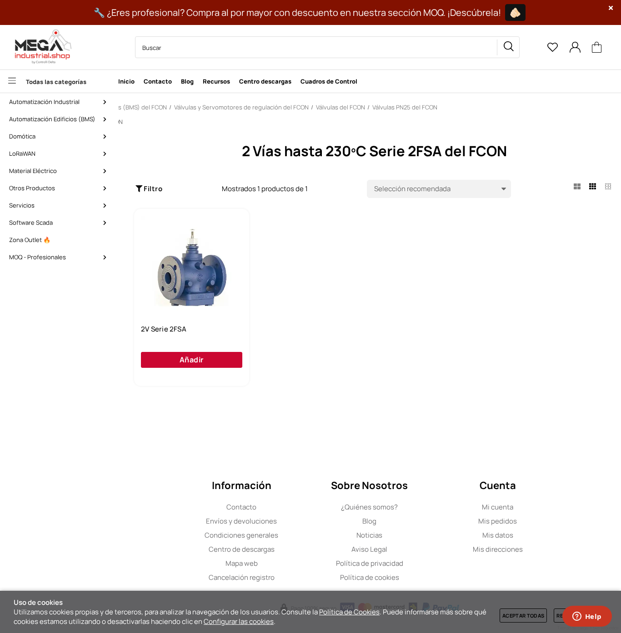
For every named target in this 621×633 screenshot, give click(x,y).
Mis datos (497, 535)
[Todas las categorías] (57, 81)
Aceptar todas (523, 615)
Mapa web (241, 563)
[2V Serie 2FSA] (191, 266)
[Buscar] (508, 47)
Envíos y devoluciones (241, 521)
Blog (369, 521)
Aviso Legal (369, 549)
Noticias (369, 535)
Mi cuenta (497, 507)
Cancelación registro (242, 577)
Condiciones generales (241, 535)
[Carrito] (596, 47)
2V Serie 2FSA (163, 329)
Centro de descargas (242, 549)
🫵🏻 (515, 12)
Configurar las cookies (239, 621)
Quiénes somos (369, 507)
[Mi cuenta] (575, 47)
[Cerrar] (611, 8)
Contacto (241, 507)
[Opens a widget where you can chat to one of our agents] (587, 617)
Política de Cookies (349, 612)
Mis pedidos (497, 521)
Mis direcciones (498, 549)
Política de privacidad (369, 563)
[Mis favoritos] (552, 47)
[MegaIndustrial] (41, 47)
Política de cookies (369, 577)
